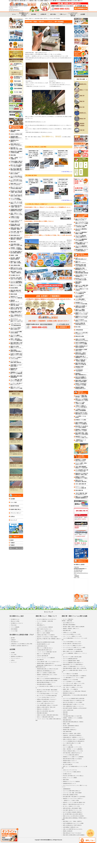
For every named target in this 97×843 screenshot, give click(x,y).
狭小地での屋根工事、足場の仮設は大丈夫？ (72, 643)
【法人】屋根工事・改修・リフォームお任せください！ (48, 661)
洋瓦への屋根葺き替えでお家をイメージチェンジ (16, 316)
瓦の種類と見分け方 (15, 275)
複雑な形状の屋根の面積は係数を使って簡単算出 (73, 721)
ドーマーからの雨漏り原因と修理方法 (16, 362)
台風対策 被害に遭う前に (42, 646)
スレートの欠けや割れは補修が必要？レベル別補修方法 (74, 675)
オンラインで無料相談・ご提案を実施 (45, 621)
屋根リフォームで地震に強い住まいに (45, 647)
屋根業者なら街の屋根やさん (17, 656)
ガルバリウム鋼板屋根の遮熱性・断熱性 (81, 233)
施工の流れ (53, 14)
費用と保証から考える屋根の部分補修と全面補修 (47, 680)
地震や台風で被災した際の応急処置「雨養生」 (16, 228)
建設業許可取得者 (15, 505)
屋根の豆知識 (14, 294)
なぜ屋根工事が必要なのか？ (81, 258)
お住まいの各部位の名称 (16, 134)
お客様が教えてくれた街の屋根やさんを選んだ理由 (21, 643)
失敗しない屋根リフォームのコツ (80, 262)
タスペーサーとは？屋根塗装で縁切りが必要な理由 (73, 698)
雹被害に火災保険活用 (67, 831)
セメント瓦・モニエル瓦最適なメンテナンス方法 (16, 203)
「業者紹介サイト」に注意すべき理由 (80, 440)
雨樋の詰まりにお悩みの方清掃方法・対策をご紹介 (81, 474)
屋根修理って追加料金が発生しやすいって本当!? (81, 430)
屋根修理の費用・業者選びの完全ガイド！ (16, 137)
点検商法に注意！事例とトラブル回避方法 (46, 634)
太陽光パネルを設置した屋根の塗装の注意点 (81, 307)
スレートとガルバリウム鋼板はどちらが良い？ (81, 219)
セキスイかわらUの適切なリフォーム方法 (71, 634)
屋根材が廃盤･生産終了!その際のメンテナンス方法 (73, 704)
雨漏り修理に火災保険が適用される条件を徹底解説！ (74, 834)
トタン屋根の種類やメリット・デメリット (80, 300)
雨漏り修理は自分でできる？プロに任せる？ (16, 144)
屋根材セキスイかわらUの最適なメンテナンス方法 (81, 317)
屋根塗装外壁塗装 (82, 124)
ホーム (14, 14)
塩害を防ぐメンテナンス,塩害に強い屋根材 (16, 305)
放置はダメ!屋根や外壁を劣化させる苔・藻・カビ (17, 308)
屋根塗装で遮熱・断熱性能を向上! (80, 374)
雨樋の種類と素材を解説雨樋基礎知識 (16, 376)
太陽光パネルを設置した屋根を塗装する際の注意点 (47, 715)
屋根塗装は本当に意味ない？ (15, 141)
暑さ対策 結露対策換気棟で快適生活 (15, 258)
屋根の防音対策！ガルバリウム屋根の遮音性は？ (81, 250)
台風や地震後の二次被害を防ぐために (81, 350)
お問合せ (13, 516)
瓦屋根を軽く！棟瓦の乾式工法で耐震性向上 (72, 735)
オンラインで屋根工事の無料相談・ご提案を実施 (81, 396)
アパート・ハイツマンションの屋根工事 (80, 487)
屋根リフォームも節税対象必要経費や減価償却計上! (81, 497)
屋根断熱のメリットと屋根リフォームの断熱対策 (16, 373)
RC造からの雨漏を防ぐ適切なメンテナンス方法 (73, 750)
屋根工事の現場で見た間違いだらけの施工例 (80, 364)
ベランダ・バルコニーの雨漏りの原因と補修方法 (16, 195)
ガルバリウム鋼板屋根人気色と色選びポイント (81, 236)
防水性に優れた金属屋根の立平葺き (70, 794)
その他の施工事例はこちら (66, 171)
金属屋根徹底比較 (66, 788)
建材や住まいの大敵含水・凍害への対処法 (16, 262)
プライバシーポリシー (16, 513)
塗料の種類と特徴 (80, 510)
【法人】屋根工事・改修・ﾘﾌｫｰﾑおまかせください (81, 494)
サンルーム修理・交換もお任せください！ (81, 464)
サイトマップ (14, 520)
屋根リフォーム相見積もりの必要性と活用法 (46, 672)
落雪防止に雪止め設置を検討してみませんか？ (46, 699)
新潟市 (12, 540)
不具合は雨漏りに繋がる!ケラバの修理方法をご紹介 (74, 700)
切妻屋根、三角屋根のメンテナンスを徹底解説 (16, 248)
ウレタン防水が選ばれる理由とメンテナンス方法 (16, 177)
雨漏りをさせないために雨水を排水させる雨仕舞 (16, 268)
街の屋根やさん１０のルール (17, 623)
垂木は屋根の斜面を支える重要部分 (44, 684)
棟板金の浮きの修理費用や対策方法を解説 (16, 152)
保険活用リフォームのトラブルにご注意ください (81, 437)
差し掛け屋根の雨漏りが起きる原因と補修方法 (16, 252)
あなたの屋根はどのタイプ (68, 622)
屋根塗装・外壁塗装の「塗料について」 (71, 628)
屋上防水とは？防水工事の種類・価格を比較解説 (16, 191)
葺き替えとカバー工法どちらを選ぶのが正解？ (81, 279)
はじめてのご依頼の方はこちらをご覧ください (46, 619)
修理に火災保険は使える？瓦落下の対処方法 (81, 347)
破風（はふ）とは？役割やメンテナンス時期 (16, 388)
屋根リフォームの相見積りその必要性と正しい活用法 (81, 400)
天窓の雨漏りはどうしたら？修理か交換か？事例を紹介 (74, 691)
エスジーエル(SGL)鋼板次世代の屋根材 (16, 332)
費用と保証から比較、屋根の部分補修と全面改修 (81, 272)
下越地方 (12, 542)
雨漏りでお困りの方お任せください (44, 629)
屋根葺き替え (83, 84)
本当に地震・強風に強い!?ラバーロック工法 (72, 810)
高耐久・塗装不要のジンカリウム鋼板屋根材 (16, 339)
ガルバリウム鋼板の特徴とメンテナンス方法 (16, 336)
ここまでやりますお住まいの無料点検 (72, 14)
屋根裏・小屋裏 (14, 255)
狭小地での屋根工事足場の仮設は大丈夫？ (80, 324)
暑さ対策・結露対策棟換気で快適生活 (71, 725)
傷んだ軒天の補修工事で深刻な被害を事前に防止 (16, 169)
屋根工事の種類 (81, 79)
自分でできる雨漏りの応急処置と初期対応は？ (81, 377)
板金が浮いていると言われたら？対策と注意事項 (81, 427)
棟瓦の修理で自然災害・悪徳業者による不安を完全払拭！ (75, 708)
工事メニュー (63, 14)
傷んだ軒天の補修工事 (67, 764)
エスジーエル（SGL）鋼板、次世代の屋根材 (72, 792)
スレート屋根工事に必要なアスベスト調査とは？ (16, 380)
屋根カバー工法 (84, 90)
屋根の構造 (13, 155)
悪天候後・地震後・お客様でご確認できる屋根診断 (73, 626)
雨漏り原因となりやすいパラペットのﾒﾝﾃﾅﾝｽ (16, 184)
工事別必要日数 (79, 329)
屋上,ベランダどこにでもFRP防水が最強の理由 (16, 188)
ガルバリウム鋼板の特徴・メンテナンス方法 (72, 747)
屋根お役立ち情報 (79, 336)
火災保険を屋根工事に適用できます (44, 649)
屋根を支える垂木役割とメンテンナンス (16, 347)
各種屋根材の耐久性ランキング (69, 783)
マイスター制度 (14, 630)
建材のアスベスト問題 (16, 285)
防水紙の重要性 (14, 287)
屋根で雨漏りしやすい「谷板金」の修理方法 (16, 272)
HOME (26, 18)
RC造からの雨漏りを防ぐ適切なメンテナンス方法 (17, 354)
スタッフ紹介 (14, 502)
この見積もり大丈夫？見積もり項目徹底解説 (80, 410)
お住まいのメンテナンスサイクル (70, 769)
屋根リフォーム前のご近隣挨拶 (43, 632)
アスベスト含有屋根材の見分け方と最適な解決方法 (73, 741)
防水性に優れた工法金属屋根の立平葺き (15, 225)
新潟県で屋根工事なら (16, 509)
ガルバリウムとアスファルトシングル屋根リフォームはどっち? (17, 320)
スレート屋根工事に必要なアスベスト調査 (72, 743)
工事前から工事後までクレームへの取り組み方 (81, 406)
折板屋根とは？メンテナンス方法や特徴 (81, 303)
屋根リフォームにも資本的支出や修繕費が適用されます (48, 678)
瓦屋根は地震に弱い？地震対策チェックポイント (81, 357)
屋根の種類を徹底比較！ (78, 282)
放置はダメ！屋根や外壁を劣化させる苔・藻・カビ (73, 804)
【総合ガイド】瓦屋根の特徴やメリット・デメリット (74, 666)
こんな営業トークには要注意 (80, 417)
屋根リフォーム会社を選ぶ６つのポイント (81, 333)
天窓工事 (82, 130)
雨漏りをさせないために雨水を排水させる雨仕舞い (73, 816)
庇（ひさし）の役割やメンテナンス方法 (16, 358)
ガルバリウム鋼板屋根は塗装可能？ (81, 229)
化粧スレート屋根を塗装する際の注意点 (80, 310)
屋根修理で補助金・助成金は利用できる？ (80, 388)
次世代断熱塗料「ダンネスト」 (79, 371)
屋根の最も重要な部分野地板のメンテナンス (16, 291)
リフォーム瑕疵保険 (15, 627)
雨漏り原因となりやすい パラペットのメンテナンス (47, 691)
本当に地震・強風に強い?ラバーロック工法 (17, 232)
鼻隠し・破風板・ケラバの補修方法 (16, 158)
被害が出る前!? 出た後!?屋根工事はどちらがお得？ (81, 413)
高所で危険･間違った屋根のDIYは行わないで (72, 752)
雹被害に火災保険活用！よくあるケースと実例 (81, 384)
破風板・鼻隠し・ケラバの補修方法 (70, 689)
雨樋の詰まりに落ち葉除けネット (44, 709)
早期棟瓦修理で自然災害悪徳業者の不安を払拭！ (16, 210)
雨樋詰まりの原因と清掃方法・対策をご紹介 (46, 707)
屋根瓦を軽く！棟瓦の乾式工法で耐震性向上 (80, 353)
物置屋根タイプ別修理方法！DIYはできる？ (80, 460)
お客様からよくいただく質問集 (69, 632)
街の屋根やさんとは (15, 619)
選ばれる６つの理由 (15, 621)
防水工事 (82, 107)
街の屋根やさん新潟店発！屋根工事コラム (19, 645)
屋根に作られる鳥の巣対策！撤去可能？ (81, 481)
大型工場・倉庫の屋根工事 (42, 655)
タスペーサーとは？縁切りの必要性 (15, 173)
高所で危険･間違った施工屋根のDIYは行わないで (17, 343)
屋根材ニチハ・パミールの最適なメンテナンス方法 (81, 313)
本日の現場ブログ (14, 641)
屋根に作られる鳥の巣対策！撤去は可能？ (46, 711)
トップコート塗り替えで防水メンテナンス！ (16, 384)
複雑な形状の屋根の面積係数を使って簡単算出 (16, 238)
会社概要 (83, 14)
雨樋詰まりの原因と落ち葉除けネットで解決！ (81, 477)
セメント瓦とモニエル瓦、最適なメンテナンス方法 (73, 683)
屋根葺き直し (83, 113)
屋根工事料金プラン (41, 625)
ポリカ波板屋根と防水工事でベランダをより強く (81, 470)
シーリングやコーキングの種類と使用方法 (16, 221)
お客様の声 (43, 14)
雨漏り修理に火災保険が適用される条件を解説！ (81, 381)
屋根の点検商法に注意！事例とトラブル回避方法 (81, 423)
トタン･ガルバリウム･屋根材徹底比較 (16, 324)
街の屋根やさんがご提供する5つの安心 (23, 14)
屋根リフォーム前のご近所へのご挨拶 (80, 403)
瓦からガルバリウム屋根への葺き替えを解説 (81, 226)
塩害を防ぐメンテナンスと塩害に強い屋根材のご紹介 (74, 802)
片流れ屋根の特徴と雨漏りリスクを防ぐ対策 (16, 245)
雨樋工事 (82, 101)
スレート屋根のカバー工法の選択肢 (81, 289)
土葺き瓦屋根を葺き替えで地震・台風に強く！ (16, 206)
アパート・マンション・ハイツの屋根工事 (46, 657)
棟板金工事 (82, 118)
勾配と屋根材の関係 (15, 265)
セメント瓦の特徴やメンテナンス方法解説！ (16, 199)
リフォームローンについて (42, 676)
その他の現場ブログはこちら (66, 250)
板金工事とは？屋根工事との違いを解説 (16, 148)
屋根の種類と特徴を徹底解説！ (15, 131)
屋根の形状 (13, 241)
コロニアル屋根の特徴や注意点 (79, 296)
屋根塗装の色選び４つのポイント (79, 367)
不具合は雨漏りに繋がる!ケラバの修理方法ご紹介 (17, 162)
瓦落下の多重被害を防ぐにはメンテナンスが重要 (81, 343)
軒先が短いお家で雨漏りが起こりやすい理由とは (16, 278)
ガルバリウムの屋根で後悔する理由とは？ (16, 328)
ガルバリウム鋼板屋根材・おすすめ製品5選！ (72, 649)
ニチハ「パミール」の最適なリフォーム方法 (72, 636)
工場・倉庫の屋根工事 (80, 483)
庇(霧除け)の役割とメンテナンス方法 (15, 217)
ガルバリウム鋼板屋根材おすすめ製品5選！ (81, 240)
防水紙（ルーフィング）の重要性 (70, 777)
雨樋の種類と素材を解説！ (42, 713)
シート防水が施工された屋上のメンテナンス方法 (16, 180)
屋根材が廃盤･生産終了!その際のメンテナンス (16, 312)
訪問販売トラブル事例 (80, 419)
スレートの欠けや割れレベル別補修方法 (80, 293)
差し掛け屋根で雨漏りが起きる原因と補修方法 (72, 814)
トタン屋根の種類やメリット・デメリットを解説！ (73, 677)
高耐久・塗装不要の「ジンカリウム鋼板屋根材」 (73, 749)
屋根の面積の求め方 (15, 235)
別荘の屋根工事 (79, 490)
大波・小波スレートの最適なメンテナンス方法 (16, 214)
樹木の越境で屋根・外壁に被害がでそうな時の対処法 (81, 433)
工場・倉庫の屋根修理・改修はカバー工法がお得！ (81, 467)
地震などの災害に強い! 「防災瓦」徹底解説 (80, 360)
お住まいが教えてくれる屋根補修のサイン (81, 276)
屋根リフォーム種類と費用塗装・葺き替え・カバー (81, 286)
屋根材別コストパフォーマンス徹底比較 (16, 297)
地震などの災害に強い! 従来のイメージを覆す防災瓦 (74, 739)
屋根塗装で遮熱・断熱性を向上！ (70, 729)
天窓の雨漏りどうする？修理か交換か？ (16, 365)
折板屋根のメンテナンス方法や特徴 (70, 679)
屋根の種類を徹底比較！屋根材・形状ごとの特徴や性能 (74, 668)
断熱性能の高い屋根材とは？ (14, 369)
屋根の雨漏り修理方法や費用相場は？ (16, 351)
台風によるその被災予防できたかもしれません (81, 340)
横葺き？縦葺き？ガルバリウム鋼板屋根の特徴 (81, 243)
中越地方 (12, 545)
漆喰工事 (82, 95)
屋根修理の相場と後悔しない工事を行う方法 (80, 265)
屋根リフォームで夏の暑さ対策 (43, 653)
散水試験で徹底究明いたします (43, 644)
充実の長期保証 (14, 629)
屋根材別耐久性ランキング (15, 301)
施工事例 (33, 14)
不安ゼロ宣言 (13, 625)
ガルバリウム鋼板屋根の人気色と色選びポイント (73, 662)
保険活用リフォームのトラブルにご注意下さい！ (73, 798)
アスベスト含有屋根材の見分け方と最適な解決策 (16, 282)
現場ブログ (31, 18)
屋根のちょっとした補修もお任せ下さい (45, 630)
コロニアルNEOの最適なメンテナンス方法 (81, 320)
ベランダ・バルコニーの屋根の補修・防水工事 (46, 651)
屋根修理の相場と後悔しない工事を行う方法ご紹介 (47, 668)
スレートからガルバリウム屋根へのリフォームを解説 (81, 223)
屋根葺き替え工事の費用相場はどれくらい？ (81, 269)
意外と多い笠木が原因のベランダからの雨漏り (16, 166)
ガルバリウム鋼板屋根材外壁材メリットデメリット (81, 247)
